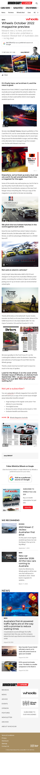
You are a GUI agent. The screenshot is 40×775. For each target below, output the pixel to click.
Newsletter (7, 717)
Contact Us (5, 746)
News (3, 12)
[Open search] (37, 3)
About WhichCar (9, 726)
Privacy (4, 738)
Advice (5, 699)
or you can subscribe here (18, 378)
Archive (5, 722)
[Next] (37, 12)
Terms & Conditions (8, 735)
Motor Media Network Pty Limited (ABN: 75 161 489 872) (20, 749)
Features (6, 713)
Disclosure (5, 741)
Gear (29, 12)
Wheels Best (21, 12)
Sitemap (4, 743)
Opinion (5, 708)
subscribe (10, 393)
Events (5, 704)
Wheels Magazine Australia (19, 417)
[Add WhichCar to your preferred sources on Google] (20, 478)
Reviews (11, 12)
